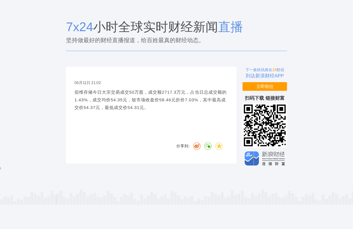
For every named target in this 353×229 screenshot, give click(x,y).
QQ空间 (219, 146)
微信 (208, 146)
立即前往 (265, 86)
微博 (197, 146)
